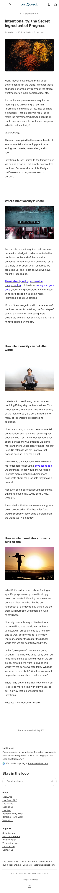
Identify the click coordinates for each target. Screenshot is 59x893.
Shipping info (8, 833)
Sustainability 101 (31, 13)
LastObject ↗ (42, 873)
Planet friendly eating (17, 281)
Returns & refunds (11, 836)
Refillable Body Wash (12, 813)
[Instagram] (29, 886)
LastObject (22, 873)
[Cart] (55, 4)
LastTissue (7, 803)
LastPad (6, 810)
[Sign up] (52, 781)
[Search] (10, 4)
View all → (7, 820)
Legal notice (8, 846)
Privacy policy (9, 839)
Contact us (7, 849)
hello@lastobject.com (44, 864)
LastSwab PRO (9, 800)
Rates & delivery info (38, 763)
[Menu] (3, 4)
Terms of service (10, 843)
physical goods (43, 465)
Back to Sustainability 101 (31, 730)
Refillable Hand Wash (12, 817)
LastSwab (7, 796)
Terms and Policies (29, 880)
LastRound (7, 807)
